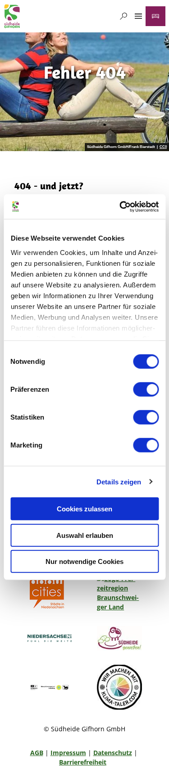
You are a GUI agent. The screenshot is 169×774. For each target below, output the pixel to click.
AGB (36, 752)
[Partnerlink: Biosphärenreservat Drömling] (49, 687)
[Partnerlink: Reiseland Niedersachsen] (49, 638)
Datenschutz (112, 752)
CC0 (163, 147)
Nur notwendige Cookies (84, 561)
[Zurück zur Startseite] (12, 16)
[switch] (146, 389)
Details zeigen (118, 481)
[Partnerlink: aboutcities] (49, 593)
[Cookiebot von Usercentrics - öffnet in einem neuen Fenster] (120, 206)
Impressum (68, 752)
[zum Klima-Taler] (120, 687)
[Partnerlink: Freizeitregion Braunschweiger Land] (120, 593)
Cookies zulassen (84, 509)
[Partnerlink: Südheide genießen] (120, 638)
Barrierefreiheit (82, 762)
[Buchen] (155, 16)
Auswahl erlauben (84, 535)
